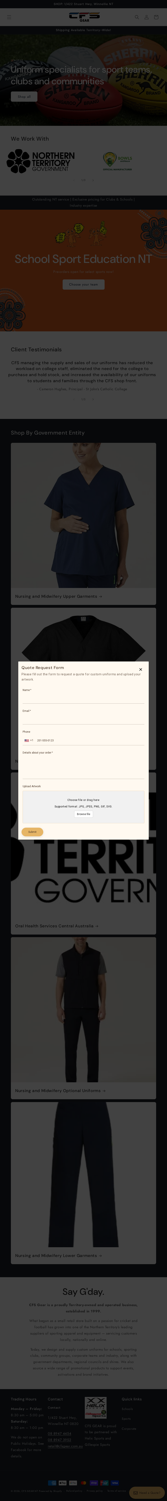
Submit (32, 832)
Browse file (83, 814)
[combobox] (29, 740)
